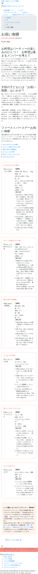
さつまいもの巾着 (8, 152)
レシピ (5, 14)
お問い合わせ (5, 1)
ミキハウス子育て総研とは (12, 565)
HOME (8, 18)
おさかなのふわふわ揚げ (10, 144)
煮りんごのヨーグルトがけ (11, 154)
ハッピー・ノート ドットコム (13, 563)
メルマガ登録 (14, 1)
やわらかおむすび (8, 157)
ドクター (21, 10)
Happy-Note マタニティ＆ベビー (23, 14)
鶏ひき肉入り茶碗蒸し (10, 149)
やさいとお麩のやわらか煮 (11, 147)
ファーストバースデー (10, 12)
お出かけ (25, 12)
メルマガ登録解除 (9, 561)
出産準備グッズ (8, 10)
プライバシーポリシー (11, 567)
